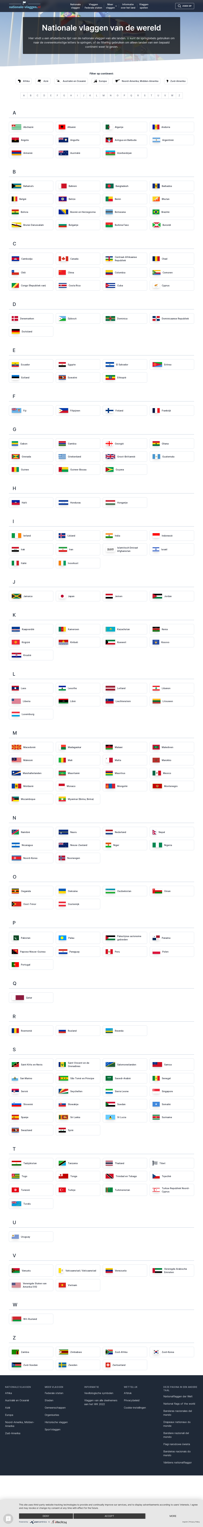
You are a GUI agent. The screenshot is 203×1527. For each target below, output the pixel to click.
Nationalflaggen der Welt (178, 1396)
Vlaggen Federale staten (93, 6)
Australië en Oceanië (17, 1400)
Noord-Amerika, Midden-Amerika (19, 1424)
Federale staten (54, 1393)
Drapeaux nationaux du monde (176, 1423)
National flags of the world (179, 1403)
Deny (46, 1516)
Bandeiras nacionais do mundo (177, 1453)
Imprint (185, 1522)
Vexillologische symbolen (98, 1393)
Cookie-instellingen (135, 1407)
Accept (109, 1516)
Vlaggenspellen (143, 6)
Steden (49, 1400)
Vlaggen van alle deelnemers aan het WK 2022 (100, 1402)
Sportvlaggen (52, 1429)
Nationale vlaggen (75, 6)
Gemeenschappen (55, 1407)
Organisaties (52, 1414)
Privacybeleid (132, 1400)
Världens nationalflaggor (177, 1462)
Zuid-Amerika (12, 1433)
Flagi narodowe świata (176, 1444)
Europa (9, 1414)
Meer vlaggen (110, 6)
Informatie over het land (128, 6)
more (173, 1516)
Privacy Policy (194, 1522)
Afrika (8, 1393)
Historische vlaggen (56, 1422)
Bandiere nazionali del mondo (176, 1434)
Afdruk (128, 1393)
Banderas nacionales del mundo (177, 1412)
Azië (7, 1407)
